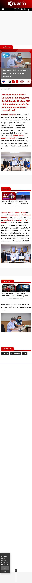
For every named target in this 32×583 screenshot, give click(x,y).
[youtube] (21, 9)
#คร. (24, 354)
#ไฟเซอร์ (5, 354)
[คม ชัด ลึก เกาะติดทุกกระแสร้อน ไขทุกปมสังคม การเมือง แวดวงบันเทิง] (16, 3)
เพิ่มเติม (6, 564)
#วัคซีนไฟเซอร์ (15, 354)
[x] (18, 9)
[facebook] (15, 9)
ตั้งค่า (5, 571)
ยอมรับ (5, 568)
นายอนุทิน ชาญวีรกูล (8, 115)
